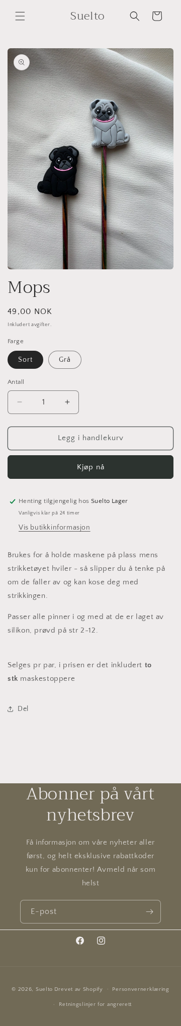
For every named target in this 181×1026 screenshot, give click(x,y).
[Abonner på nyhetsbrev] (149, 912)
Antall (16, 381)
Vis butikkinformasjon (54, 528)
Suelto (44, 989)
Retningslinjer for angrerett (95, 1004)
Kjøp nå (91, 467)
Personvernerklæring (140, 989)
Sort (25, 360)
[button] (20, 16)
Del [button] (23, 709)
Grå (65, 360)
